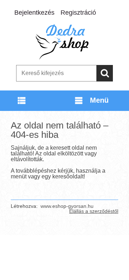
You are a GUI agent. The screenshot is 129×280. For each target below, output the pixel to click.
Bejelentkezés (34, 12)
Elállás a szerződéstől (93, 211)
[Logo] (64, 42)
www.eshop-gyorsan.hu (67, 206)
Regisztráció (78, 12)
